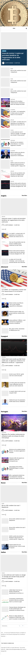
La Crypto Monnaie (9, 62)
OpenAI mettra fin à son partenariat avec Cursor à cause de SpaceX (17, 546)
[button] (26, 28)
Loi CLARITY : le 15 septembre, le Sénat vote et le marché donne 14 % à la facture (18, 113)
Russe (12, 68)
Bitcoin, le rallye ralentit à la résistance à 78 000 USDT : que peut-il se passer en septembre (17, 617)
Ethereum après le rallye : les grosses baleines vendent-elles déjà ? (16, 313)
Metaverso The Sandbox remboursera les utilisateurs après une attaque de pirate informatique (13, 436)
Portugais (13, 99)
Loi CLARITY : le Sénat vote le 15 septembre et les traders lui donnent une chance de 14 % (18, 123)
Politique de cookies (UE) (7, 643)
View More (24, 195)
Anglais (12, 119)
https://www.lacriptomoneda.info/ (14, 649)
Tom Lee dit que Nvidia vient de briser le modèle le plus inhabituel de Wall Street (18, 174)
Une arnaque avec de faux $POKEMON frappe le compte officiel (16, 468)
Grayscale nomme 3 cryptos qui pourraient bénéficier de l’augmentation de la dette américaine (14, 220)
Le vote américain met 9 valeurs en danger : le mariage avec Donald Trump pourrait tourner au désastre (14, 576)
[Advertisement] (14, 18)
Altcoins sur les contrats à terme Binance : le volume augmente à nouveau (17, 144)
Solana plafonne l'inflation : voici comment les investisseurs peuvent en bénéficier (17, 322)
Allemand (13, 109)
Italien (12, 130)
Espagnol (4, 357)
